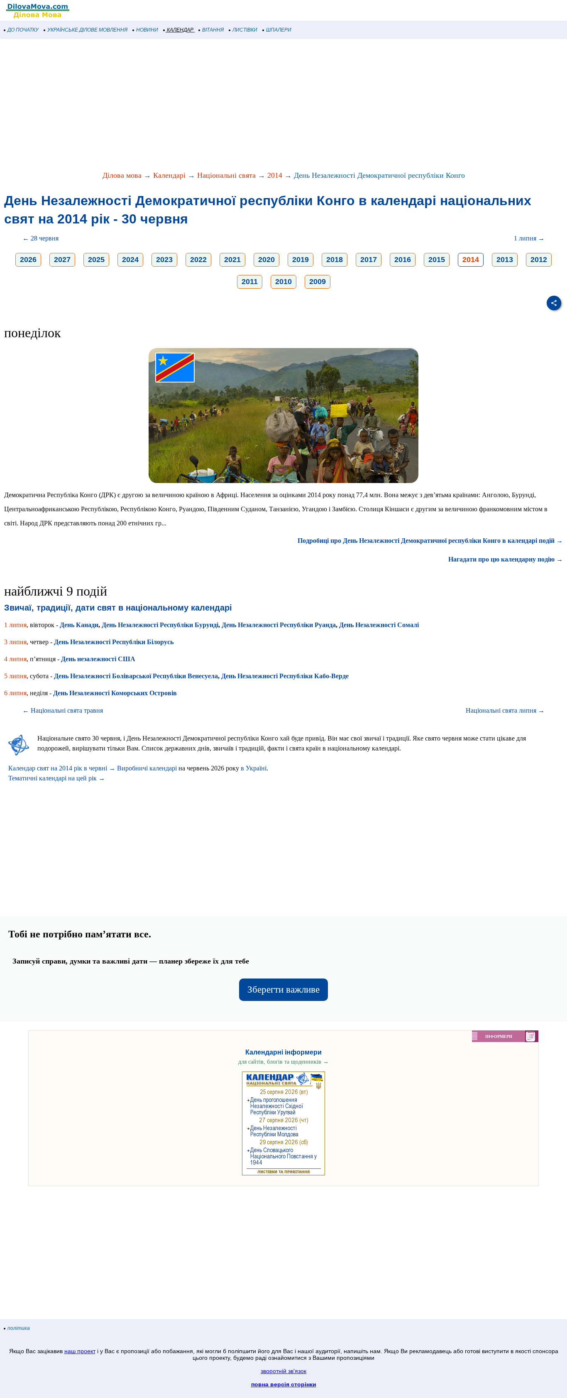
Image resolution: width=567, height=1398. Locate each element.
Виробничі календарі (147, 768)
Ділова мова (122, 175)
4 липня (15, 658)
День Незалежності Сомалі (379, 624)
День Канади (79, 624)
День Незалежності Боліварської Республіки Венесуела (136, 675)
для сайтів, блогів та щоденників (283, 1062)
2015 (436, 259)
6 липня (15, 693)
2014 (274, 175)
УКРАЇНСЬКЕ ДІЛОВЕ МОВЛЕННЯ (87, 30)
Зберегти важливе (283, 989)
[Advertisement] (249, 105)
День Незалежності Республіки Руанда (279, 624)
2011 (250, 281)
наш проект (79, 1351)
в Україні (253, 768)
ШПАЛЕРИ (279, 30)
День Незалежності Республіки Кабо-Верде (285, 675)
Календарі (169, 175)
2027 (62, 259)
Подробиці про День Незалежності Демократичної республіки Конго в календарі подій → (430, 540)
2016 (402, 259)
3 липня (15, 641)
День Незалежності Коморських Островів (115, 693)
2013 (504, 259)
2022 (198, 259)
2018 (334, 259)
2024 (130, 259)
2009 (317, 281)
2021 (232, 259)
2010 (283, 281)
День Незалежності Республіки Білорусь (114, 641)
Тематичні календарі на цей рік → (56, 778)
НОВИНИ (147, 30)
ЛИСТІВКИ (245, 30)
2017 (368, 259)
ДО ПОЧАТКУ (23, 30)
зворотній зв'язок (283, 1371)
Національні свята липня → (505, 710)
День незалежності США (98, 658)
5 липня (15, 675)
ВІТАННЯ (213, 30)
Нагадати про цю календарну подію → (505, 559)
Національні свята (226, 175)
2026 (28, 259)
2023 (164, 259)
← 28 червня (40, 238)
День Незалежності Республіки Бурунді (160, 624)
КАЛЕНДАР (180, 30)
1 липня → (529, 238)
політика (18, 1328)
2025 (96, 259)
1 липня (15, 624)
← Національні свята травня (62, 710)
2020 (266, 259)
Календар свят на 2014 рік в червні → (61, 768)
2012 (538, 259)
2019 (300, 259)
